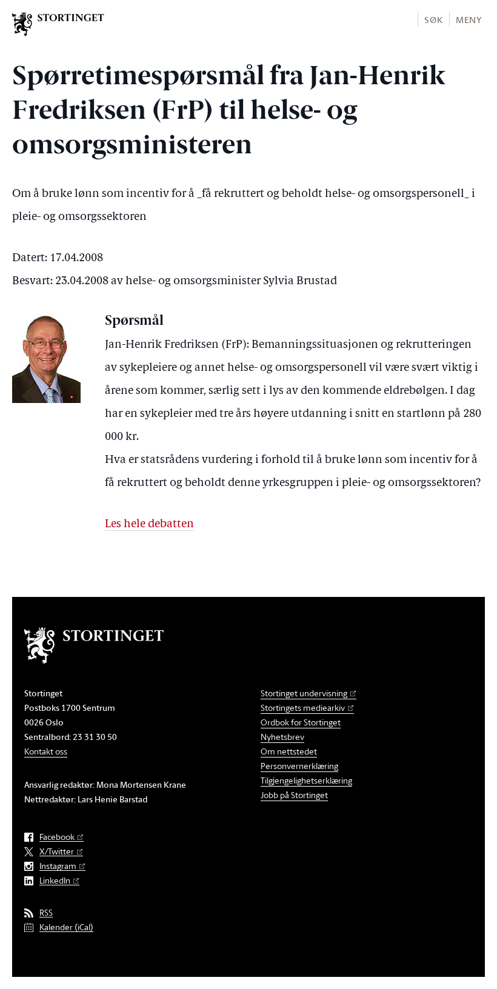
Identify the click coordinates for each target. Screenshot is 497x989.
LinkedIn (54, 880)
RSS (46, 912)
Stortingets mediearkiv (303, 707)
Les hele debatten (149, 524)
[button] (433, 19)
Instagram (57, 866)
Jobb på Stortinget (294, 795)
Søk (433, 19)
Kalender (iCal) (66, 927)
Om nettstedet (289, 751)
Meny (469, 19)
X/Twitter (56, 851)
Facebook (57, 837)
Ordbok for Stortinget (301, 722)
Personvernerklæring (299, 765)
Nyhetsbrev (282, 736)
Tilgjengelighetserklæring (306, 780)
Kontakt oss (45, 751)
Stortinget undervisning (304, 693)
